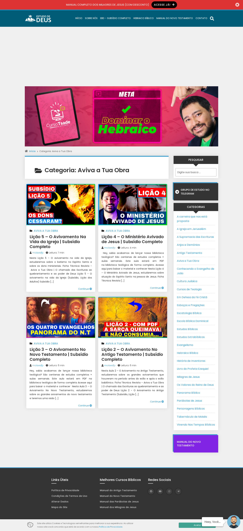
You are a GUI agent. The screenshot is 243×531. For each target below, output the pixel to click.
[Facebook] (151, 491)
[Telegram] (178, 491)
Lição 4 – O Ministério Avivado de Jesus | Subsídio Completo (132, 239)
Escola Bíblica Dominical (192, 321)
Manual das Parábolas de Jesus (119, 501)
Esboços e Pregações (190, 305)
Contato (201, 18)
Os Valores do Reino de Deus (195, 385)
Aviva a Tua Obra (46, 231)
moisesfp (37, 252)
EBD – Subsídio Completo (115, 18)
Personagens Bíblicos (191, 409)
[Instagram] (169, 491)
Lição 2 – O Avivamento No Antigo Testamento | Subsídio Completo (132, 354)
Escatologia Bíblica (189, 313)
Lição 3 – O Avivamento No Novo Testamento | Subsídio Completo (59, 354)
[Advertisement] (121, 51)
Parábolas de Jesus (189, 401)
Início (78, 18)
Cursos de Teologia (189, 289)
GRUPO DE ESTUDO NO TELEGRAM (195, 191)
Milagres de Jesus (188, 377)
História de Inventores (191, 361)
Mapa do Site (59, 507)
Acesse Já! (162, 5)
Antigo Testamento (189, 253)
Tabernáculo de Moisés (192, 417)
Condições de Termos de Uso (69, 496)
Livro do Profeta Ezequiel (192, 369)
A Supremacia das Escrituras (195, 237)
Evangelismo (185, 345)
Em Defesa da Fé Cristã (192, 297)
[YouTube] (160, 491)
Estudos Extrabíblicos (191, 337)
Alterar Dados (59, 501)
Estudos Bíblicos (187, 329)
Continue (84, 289)
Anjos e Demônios (188, 245)
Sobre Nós (91, 18)
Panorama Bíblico (188, 393)
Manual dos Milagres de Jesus (118, 507)
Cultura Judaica (187, 281)
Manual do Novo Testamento (174, 18)
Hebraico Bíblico (143, 18)
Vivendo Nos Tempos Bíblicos (196, 425)
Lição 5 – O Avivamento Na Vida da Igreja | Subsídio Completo (58, 242)
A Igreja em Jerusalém (191, 229)
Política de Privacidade (65, 490)
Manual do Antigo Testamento (118, 490)
